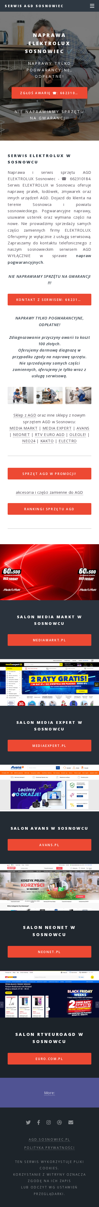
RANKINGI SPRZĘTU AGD (49, 509)
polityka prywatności (49, 1147)
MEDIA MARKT (23, 428)
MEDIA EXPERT (57, 428)
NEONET (21, 434)
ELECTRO (68, 440)
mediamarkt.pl (49, 640)
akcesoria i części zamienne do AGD (49, 492)
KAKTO (47, 440)
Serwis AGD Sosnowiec (34, 6)
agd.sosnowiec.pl (49, 1139)
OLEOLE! (77, 434)
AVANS (83, 428)
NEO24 (28, 440)
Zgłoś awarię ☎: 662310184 (51, 93)
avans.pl (49, 845)
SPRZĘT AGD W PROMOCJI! (49, 473)
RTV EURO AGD (50, 434)
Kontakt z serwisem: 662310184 (52, 299)
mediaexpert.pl (49, 745)
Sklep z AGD (24, 415)
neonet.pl (49, 952)
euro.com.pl (49, 1059)
